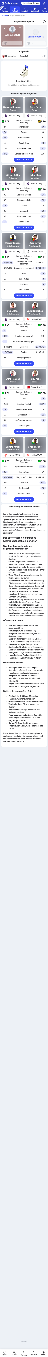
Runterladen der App (31, 3)
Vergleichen (22, 160)
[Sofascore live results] (11, 3)
